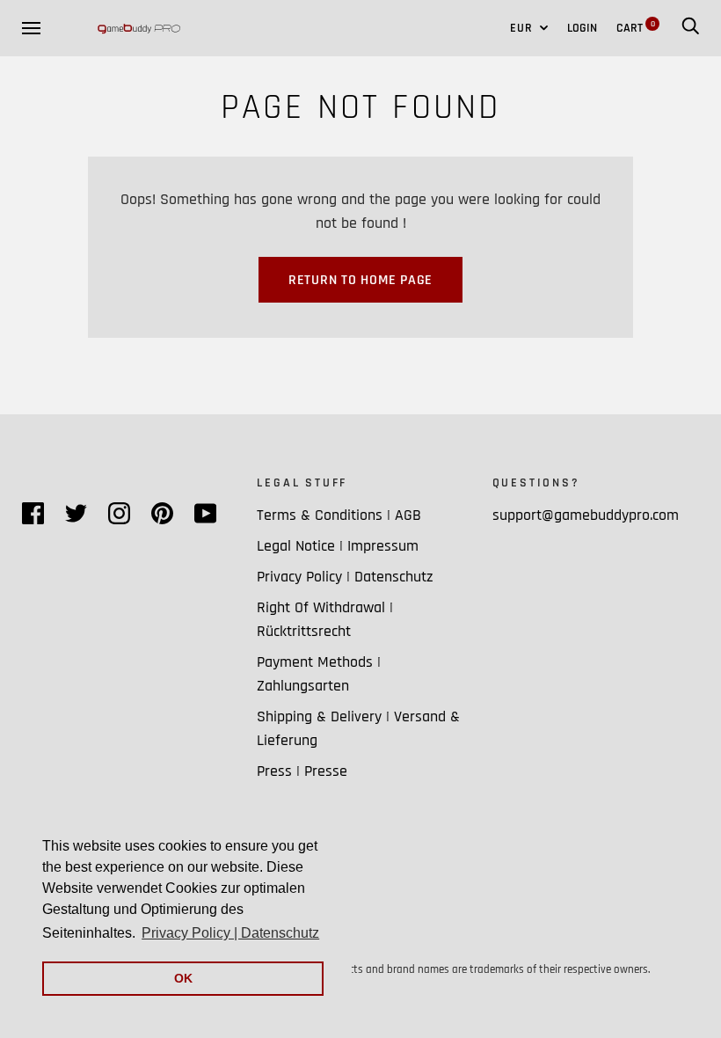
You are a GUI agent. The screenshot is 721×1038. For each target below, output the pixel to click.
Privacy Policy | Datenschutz (345, 577)
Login (582, 28)
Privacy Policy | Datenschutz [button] (230, 932)
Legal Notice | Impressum (338, 546)
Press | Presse (302, 771)
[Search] (690, 28)
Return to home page (360, 280)
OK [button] (183, 978)
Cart (635, 28)
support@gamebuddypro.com (585, 515)
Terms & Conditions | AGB (339, 515)
